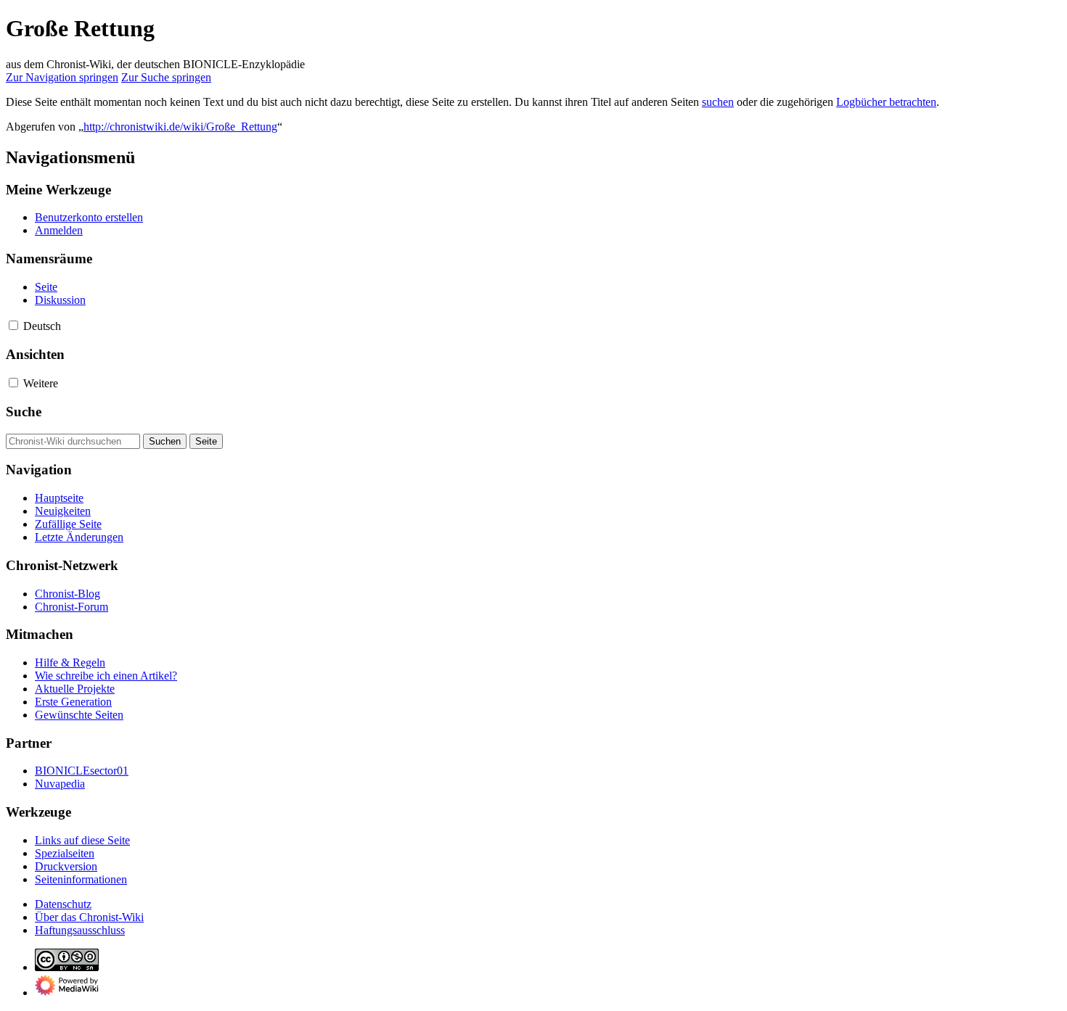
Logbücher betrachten (886, 102)
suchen (718, 102)
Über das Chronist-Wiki (89, 917)
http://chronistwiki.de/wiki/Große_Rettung (180, 126)
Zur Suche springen (166, 77)
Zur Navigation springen (62, 77)
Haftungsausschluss (80, 930)
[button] (13, 325)
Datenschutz (63, 904)
